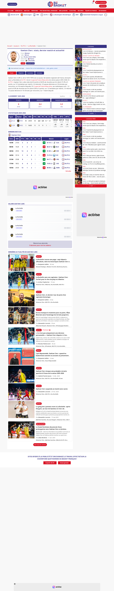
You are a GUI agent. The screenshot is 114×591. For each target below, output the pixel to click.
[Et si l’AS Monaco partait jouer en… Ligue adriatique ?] (78, 96)
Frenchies (34, 10)
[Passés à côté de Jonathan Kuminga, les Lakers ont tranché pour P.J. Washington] (78, 89)
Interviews (102, 10)
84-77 (49, 159)
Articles (39, 73)
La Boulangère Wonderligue (62, 15)
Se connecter (102, 2)
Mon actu (18, 10)
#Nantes (47, 284)
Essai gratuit (64, 463)
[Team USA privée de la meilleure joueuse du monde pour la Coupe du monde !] (78, 83)
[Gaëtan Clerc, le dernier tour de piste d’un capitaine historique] (21, 297)
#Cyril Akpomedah (50, 361)
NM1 (77, 15)
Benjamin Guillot (43, 264)
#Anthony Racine (62, 267)
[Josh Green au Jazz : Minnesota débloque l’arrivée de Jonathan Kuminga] (78, 168)
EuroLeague (28, 15)
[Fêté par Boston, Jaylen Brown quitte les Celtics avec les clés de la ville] (78, 155)
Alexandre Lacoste (44, 323)
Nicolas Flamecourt (44, 344)
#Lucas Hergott (51, 420)
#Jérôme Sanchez (41, 420)
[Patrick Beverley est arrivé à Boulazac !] (78, 64)
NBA (37, 15)
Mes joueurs (63, 10)
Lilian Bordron (42, 437)
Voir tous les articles (40, 444)
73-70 (49, 155)
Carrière (30, 73)
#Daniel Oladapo (41, 267)
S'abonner (103, 6)
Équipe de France (91, 10)
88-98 (49, 168)
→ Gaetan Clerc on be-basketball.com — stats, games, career (41, 68)
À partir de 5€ (50, 463)
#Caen (61, 378)
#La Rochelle (55, 284)
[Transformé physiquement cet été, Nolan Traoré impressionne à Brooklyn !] (78, 70)
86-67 (49, 147)
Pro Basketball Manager (48, 10)
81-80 (49, 151)
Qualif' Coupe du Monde (91, 55)
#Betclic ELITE (60, 440)
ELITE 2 (46, 15)
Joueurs (16, 46)
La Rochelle (32, 46)
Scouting (72, 10)
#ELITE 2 (61, 284)
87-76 (49, 143)
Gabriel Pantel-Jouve (44, 376)
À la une (10, 10)
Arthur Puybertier (44, 282)
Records (80, 10)
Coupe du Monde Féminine (92, 81)
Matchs (26, 10)
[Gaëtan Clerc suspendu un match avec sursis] (21, 391)
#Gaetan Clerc (40, 284)
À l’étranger (87, 107)
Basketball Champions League (93, 15)
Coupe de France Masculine (40, 80)
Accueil (9, 46)
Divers (39, 350)
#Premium (48, 346)
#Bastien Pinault (41, 326)
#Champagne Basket (62, 326)
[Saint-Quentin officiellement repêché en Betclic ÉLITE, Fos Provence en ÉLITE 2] (78, 77)
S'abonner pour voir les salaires (40, 245)
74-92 (49, 164)
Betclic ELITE (15, 15)
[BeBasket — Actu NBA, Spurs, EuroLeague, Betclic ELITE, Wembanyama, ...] (57, 4)
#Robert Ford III (51, 267)
